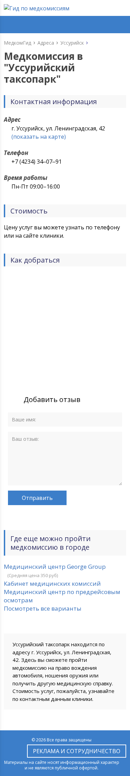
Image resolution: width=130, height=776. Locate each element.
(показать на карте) (38, 136)
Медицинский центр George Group (55, 566)
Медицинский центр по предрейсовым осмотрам (62, 596)
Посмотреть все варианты (42, 608)
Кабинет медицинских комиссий (52, 583)
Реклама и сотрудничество (76, 751)
